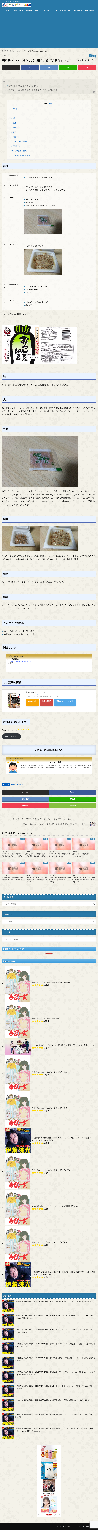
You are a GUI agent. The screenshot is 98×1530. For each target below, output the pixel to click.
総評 (13, 137)
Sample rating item (9, 730)
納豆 (13, 784)
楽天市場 (45, 701)
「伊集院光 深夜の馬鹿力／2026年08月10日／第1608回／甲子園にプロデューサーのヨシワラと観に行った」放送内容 (54, 1331)
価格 (13, 132)
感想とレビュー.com (75, 1526)
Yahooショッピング (64, 701)
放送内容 (29, 10)
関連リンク (16, 146)
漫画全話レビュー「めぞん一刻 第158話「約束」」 (51, 1072)
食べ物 (6, 784)
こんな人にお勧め (18, 141)
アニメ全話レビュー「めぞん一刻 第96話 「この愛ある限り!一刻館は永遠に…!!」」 (63, 1045)
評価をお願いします (20, 155)
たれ (13, 123)
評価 (13, 109)
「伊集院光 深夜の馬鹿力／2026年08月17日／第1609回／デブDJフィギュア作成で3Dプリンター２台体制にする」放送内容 (55, 1316)
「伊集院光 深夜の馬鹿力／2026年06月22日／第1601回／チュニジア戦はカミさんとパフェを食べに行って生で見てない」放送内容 (55, 1429)
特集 (37, 10)
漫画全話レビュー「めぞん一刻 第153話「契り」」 (51, 1108)
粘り (13, 127)
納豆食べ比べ (23, 784)
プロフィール (46, 10)
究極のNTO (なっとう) (35, 692)
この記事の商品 (18, 151)
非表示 (51, 103)
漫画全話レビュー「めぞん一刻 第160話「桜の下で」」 (53, 1170)
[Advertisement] (49, 31)
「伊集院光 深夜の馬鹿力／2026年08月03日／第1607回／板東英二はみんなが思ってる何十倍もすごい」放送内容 (55, 1345)
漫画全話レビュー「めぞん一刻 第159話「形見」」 (51, 1242)
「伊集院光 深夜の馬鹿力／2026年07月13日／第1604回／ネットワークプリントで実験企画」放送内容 (53, 1387)
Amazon (31, 701)
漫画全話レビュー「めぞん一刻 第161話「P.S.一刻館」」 (53, 982)
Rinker (35, 694)
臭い (13, 118)
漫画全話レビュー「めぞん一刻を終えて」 (48, 1018)
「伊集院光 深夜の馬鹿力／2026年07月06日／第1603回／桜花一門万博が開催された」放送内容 (54, 1400)
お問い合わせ (77, 10)
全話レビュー (18, 10)
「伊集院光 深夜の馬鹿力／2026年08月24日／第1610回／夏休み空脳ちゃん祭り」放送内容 (53, 1301)
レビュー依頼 (90, 10)
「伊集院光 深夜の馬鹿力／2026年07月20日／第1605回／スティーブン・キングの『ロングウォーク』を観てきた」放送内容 (55, 1373)
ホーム (8, 10)
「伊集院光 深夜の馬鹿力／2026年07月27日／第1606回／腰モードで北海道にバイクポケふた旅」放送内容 (55, 1359)
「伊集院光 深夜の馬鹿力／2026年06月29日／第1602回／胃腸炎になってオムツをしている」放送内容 (53, 1415)
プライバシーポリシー (62, 10)
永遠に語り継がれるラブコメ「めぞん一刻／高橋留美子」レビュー (57, 1206)
